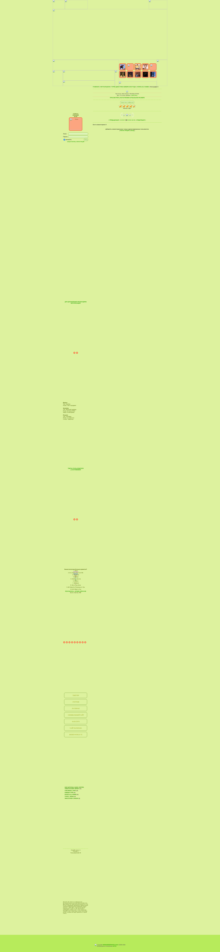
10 (129, 120)
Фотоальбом (105, 86)
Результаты (69, 591)
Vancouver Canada (71, 798)
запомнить (68, 139)
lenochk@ (134, 95)
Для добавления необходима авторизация (76, 302)
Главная (96, 86)
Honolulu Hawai (70, 794)
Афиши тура (69, 792)
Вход (132, 130)
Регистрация (80, 141)
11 (130, 120)
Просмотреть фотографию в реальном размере (127, 97)
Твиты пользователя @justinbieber (76, 469)
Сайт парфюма (76, 728)
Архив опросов (80, 591)
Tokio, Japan (69, 796)
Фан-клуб (75, 721)
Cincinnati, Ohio (70, 790)
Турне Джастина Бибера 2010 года (123, 86)
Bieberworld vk (75, 734)
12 (132, 120)
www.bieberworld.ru (110, 944)
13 (134, 120)
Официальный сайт (76, 715)
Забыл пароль (71, 141)
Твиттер (75, 695)
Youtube (75, 702)
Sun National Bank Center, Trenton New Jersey (74, 788)
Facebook (76, 708)
